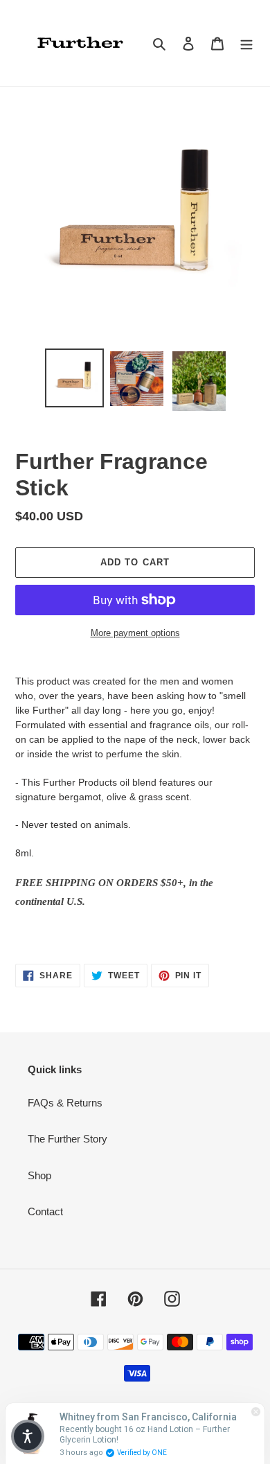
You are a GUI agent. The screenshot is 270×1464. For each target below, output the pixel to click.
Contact (45, 1211)
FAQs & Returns (65, 1103)
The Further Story (67, 1139)
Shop (39, 1175)
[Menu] (246, 43)
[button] (27, 1436)
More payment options (135, 633)
